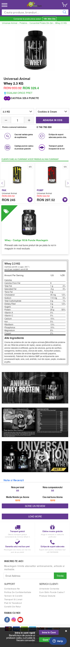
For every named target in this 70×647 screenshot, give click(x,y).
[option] (17, 183)
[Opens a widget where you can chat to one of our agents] (58, 641)
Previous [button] (2, 183)
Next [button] (68, 183)
